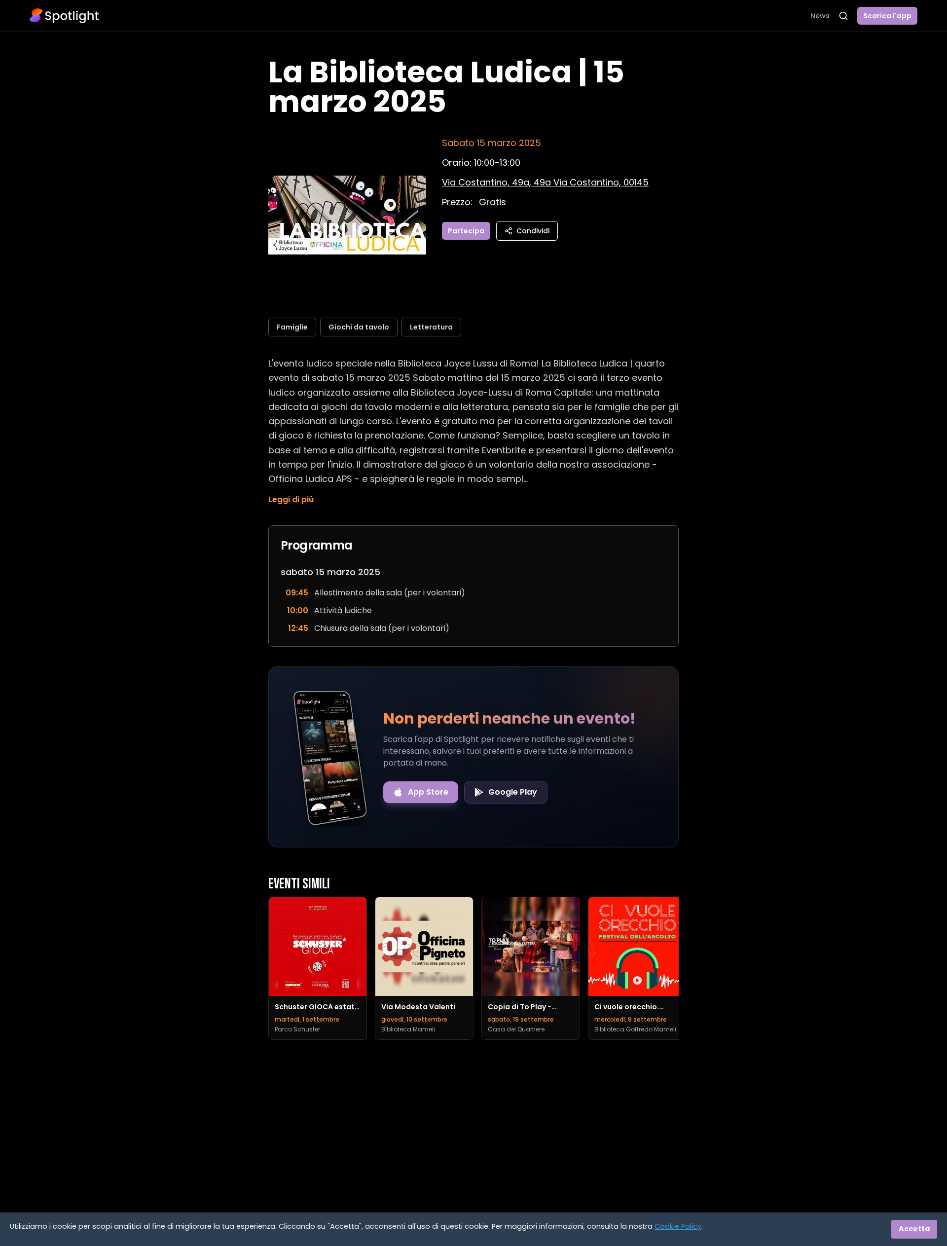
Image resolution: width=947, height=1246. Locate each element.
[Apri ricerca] (843, 16)
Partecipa (466, 231)
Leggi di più (291, 499)
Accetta (914, 1229)
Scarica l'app (887, 16)
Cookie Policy (678, 1226)
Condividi (532, 231)
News (820, 16)
